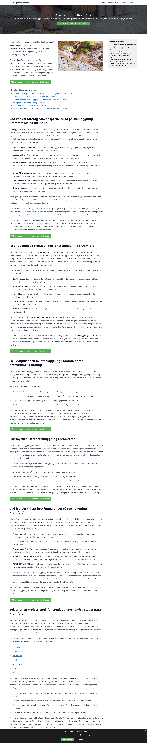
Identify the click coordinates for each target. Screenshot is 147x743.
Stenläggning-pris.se (19, 2)
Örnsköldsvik (18, 651)
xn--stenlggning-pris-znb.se (35, 223)
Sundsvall (16, 660)
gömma (33, 90)
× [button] (145, 730)
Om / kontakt (120, 3)
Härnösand (17, 655)
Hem (103, 3)
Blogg (130, 3)
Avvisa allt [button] (80, 739)
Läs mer (91, 735)
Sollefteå (16, 647)
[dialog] (73, 736)
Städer (110, 3)
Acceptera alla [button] (67, 739)
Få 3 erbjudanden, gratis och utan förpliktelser (73, 23)
